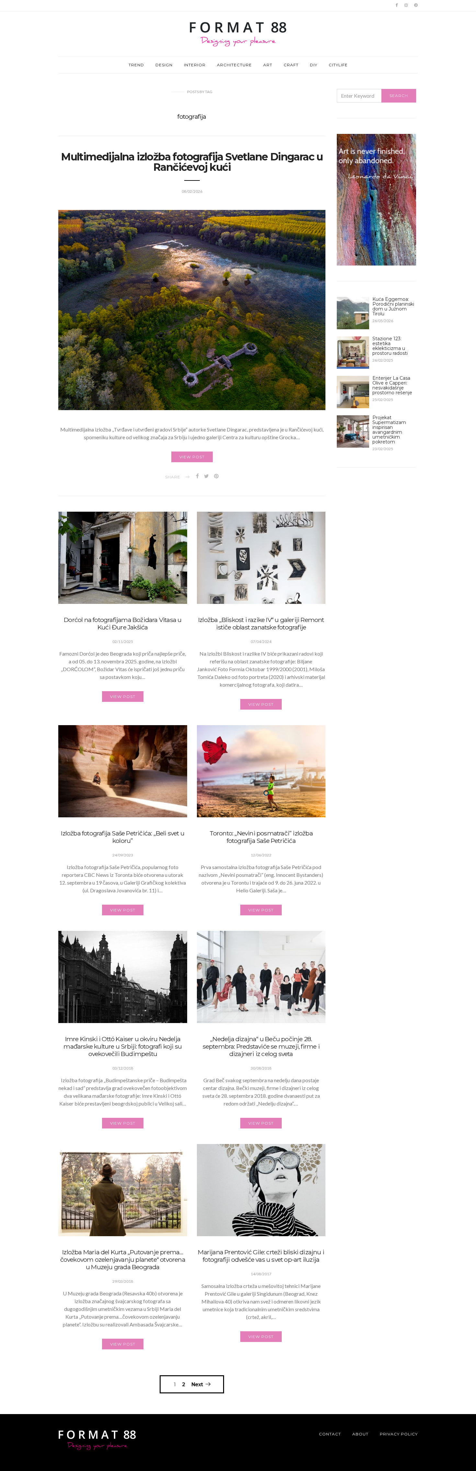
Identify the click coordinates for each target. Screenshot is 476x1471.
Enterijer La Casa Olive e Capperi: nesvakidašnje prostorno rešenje (392, 385)
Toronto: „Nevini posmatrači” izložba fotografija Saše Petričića (261, 836)
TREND (136, 64)
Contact (330, 1434)
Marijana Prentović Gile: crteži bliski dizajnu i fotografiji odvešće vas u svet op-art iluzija (261, 1255)
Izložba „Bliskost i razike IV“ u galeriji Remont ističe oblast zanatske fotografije (261, 623)
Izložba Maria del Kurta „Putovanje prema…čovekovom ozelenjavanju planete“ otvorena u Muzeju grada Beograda (122, 1259)
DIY (313, 64)
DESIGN (164, 64)
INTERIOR (195, 64)
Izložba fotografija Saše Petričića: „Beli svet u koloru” (122, 836)
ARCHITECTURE (234, 64)
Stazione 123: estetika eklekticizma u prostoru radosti (390, 346)
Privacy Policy (399, 1434)
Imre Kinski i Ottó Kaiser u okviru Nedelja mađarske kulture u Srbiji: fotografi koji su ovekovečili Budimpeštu (122, 1046)
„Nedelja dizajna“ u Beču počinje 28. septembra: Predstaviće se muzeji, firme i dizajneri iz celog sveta (261, 1046)
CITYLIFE (338, 64)
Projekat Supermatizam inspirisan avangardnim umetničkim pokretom (389, 430)
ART (267, 64)
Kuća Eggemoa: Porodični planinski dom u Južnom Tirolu (393, 306)
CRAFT (291, 64)
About (360, 1434)
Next (197, 1384)
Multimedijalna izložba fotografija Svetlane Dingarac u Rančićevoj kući (192, 161)
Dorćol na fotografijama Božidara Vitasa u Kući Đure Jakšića (122, 623)
